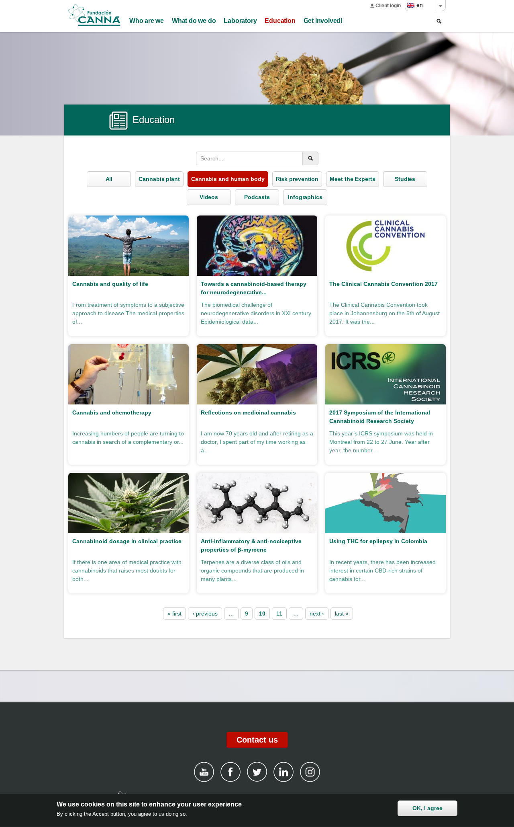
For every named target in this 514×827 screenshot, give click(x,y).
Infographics (305, 197)
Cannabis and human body (228, 179)
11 (279, 613)
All (109, 179)
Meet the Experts (352, 179)
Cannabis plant (159, 179)
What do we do (194, 20)
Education (280, 20)
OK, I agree (427, 808)
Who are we (146, 20)
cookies (93, 804)
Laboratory (240, 20)
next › (317, 613)
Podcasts (256, 197)
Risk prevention (297, 179)
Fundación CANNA (94, 15)
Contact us (257, 739)
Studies (405, 179)
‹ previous (205, 613)
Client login (388, 5)
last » (342, 613)
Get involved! (323, 20)
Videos (209, 197)
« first (174, 613)
